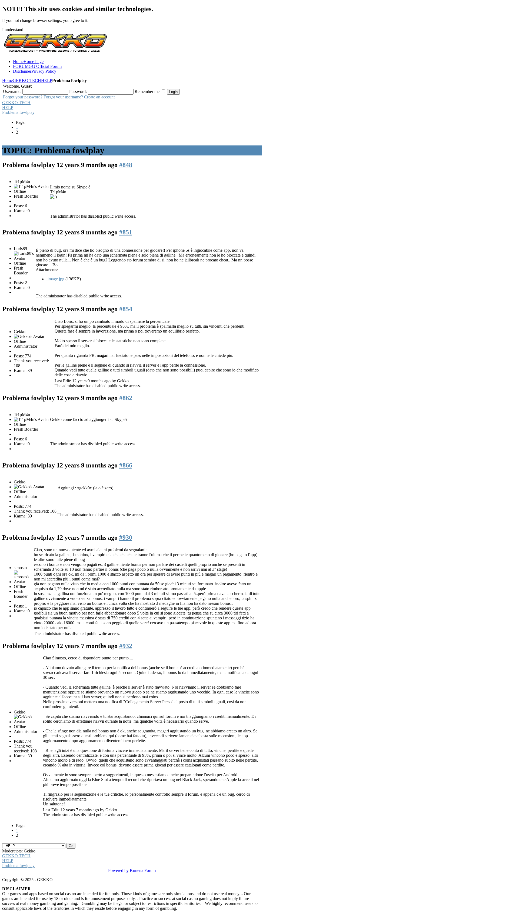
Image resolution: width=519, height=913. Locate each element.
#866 (125, 465)
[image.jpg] (47, 279)
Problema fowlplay (18, 112)
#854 (125, 309)
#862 (125, 397)
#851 (125, 232)
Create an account (99, 97)
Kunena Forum (143, 870)
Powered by (118, 870)
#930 (125, 537)
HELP (46, 80)
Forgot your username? (63, 97)
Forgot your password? (22, 97)
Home (7, 80)
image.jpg (56, 279)
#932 (125, 645)
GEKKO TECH (27, 80)
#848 (125, 164)
